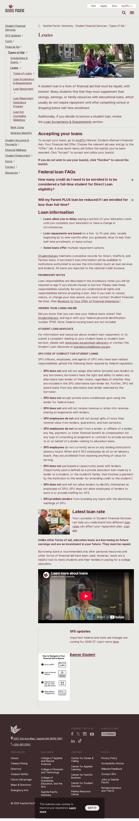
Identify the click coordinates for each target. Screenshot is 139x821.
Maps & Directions (21, 784)
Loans (14, 67)
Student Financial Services (91, 26)
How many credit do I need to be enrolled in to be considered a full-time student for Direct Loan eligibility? (77, 184)
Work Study (17, 127)
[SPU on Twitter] (78, 734)
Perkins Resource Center (80, 793)
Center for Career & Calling (82, 760)
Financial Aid (12, 47)
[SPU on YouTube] (92, 734)
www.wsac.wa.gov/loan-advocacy (87, 342)
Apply (104, 5)
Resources (11, 172)
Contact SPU (108, 774)
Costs (8, 41)
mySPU (126, 5)
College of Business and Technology (52, 771)
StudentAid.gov (48, 256)
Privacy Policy (109, 758)
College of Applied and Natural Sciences (51, 761)
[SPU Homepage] (16, 732)
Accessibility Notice (112, 763)
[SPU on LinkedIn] (73, 741)
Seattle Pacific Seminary (49, 793)
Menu (130, 10)
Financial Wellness (15, 150)
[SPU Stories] (108, 734)
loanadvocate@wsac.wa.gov (92, 346)
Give (114, 5)
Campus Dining (19, 763)
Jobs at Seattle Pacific (110, 781)
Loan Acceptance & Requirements (68, 122)
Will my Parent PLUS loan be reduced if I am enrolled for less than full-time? (83, 202)
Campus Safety (19, 774)
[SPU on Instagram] (85, 734)
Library (14, 758)
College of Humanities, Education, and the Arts (51, 782)
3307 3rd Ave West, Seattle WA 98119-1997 (38, 738)
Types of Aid (16, 52)
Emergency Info (19, 790)
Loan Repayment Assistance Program (23, 102)
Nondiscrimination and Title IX (111, 789)
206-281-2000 (22, 744)
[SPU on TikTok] (80, 741)
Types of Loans (22, 73)
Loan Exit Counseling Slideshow (19, 116)
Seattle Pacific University (58, 26)
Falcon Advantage (21, 779)
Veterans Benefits (21, 133)
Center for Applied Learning (81, 768)
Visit (93, 5)
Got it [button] (92, 807)
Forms (8, 161)
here (116, 641)
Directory (16, 768)
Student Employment (17, 155)
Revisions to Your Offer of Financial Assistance (88, 301)
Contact (10, 167)
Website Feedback (111, 768)
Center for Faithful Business (81, 776)
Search (123, 10)
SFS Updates (13, 35)
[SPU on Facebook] (72, 734)
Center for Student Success (82, 785)
